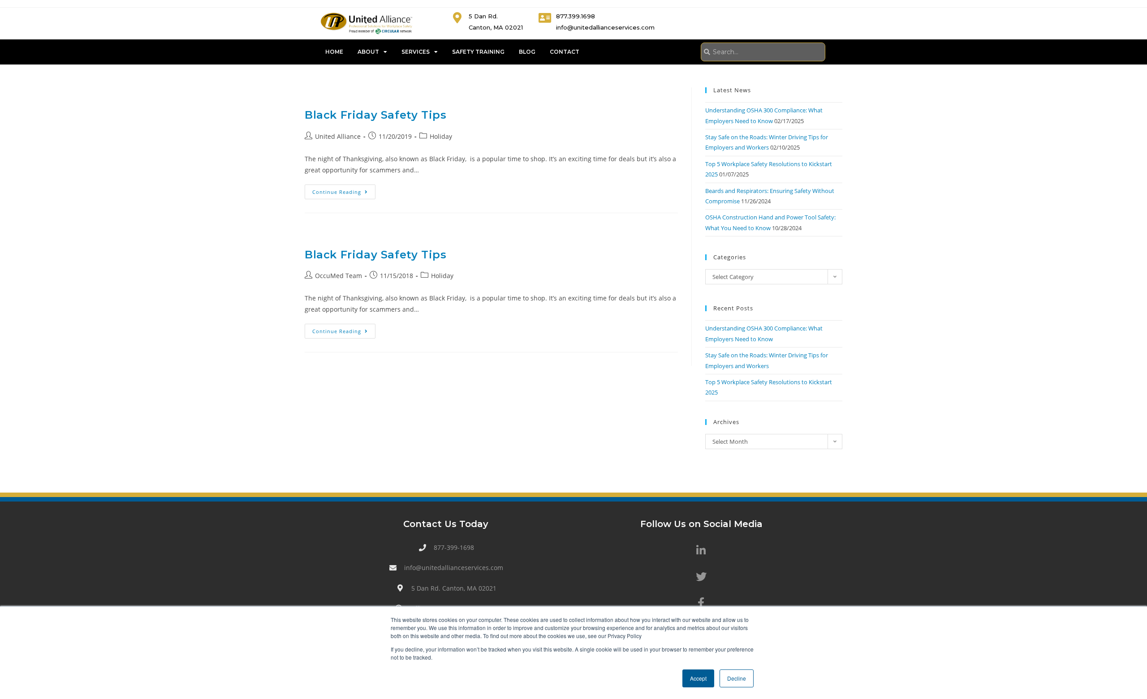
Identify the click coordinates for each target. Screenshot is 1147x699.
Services (415, 51)
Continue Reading (343, 189)
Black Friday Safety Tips (375, 114)
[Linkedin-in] (701, 550)
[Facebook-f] (701, 602)
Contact (564, 51)
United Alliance (338, 136)
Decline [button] (736, 678)
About (368, 51)
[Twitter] (701, 576)
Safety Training (478, 51)
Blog (527, 51)
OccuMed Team (338, 275)
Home (334, 51)
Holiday (441, 136)
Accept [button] (698, 678)
